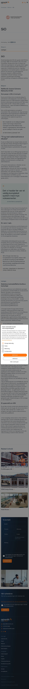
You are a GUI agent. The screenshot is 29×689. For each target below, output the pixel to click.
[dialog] (14, 344)
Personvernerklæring (7, 340)
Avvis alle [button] (15, 358)
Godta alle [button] (15, 355)
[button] (14, 362)
